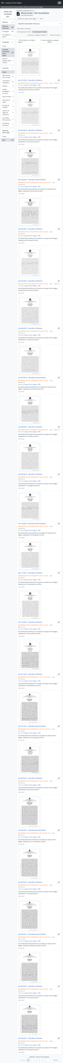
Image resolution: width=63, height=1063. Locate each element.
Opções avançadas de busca (29, 24)
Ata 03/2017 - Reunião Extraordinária (32, 934)
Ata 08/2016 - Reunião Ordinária (30, 427)
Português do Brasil (7, 36)
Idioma (5, 22)
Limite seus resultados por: (8, 14)
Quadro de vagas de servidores (7, 112)
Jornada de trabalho (7, 106)
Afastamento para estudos (7, 76)
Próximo (55, 1060)
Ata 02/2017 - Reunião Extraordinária (32, 830)
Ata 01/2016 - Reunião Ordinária (30, 80)
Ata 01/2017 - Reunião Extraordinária (32, 726)
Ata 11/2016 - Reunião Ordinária (30, 573)
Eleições (7, 86)
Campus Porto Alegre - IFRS (32, 85)
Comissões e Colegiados (7, 82)
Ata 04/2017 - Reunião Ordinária (30, 986)
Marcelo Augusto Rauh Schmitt (7, 61)
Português (7, 32)
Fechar (32, 11)
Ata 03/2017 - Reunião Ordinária (30, 882)
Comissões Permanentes (7, 119)
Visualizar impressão (25, 28)
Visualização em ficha (25, 32)
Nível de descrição (6, 131)
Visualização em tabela (40, 32)
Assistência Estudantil (7, 124)
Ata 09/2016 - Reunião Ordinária (30, 474)
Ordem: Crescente (55, 35)
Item (7, 140)
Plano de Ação (7, 97)
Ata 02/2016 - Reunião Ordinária (30, 130)
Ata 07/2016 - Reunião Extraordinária (32, 378)
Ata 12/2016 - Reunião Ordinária (30, 622)
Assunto (5, 68)
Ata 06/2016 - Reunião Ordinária (30, 328)
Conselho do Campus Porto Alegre (7, 52)
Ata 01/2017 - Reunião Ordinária (30, 674)
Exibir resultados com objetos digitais (50, 41)
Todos (4, 46)
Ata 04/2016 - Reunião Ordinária (30, 229)
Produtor (5, 42)
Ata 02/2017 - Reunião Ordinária (30, 778)
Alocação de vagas (7, 101)
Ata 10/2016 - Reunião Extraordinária (32, 524)
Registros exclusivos (7, 27)
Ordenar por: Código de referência (37, 35)
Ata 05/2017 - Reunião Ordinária (30, 1038)
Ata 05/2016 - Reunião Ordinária (30, 281)
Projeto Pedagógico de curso (7, 91)
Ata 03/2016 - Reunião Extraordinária (32, 180)
